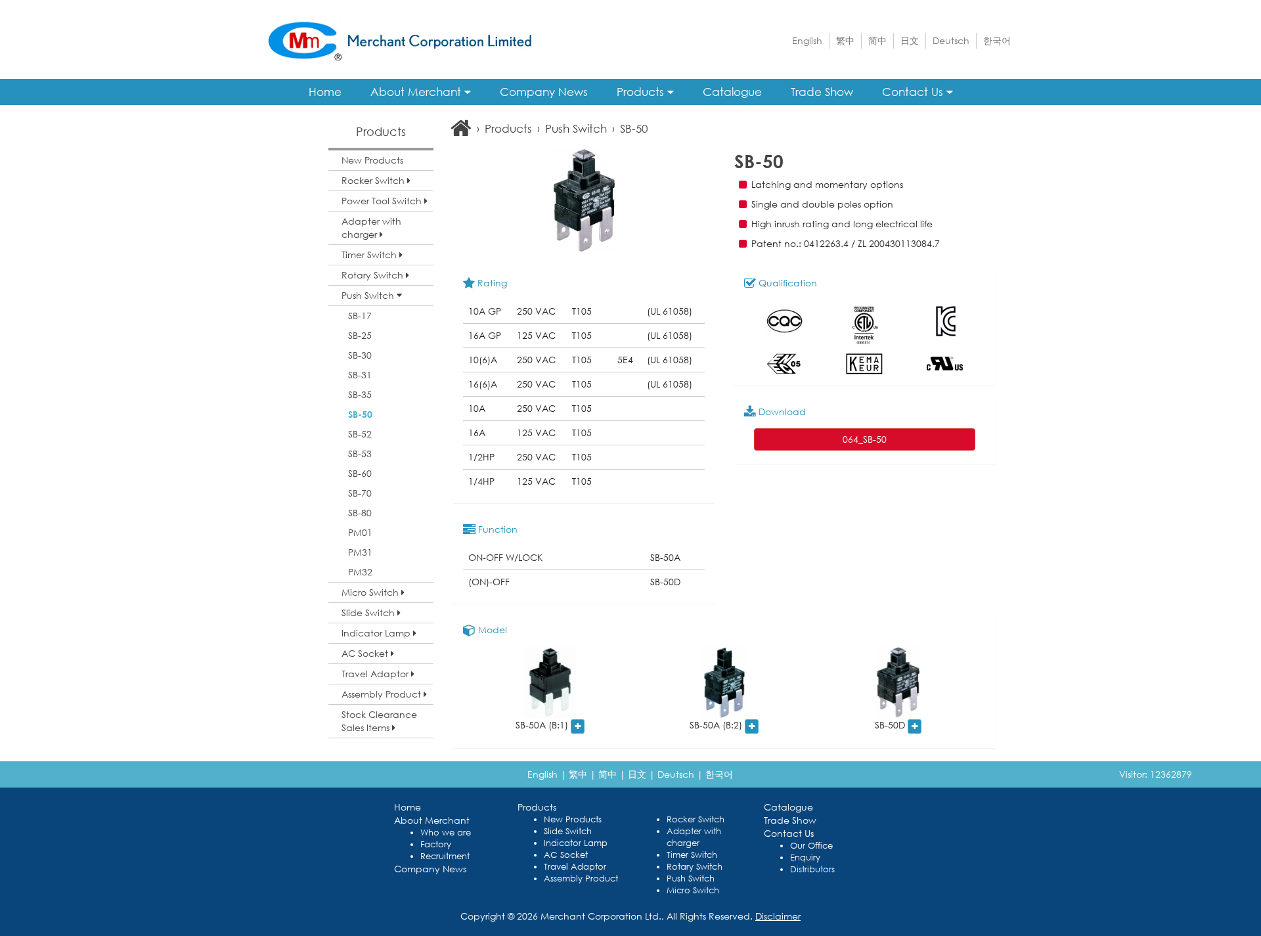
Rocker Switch (695, 819)
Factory (435, 844)
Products (642, 92)
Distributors (812, 869)
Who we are (445, 832)
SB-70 (360, 493)
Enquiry (805, 857)
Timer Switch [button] (370, 254)
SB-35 (360, 394)
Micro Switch (693, 890)
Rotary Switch (694, 866)
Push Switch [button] (369, 295)
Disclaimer (778, 916)
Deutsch (951, 40)
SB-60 (360, 473)
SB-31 (360, 374)
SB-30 (360, 355)
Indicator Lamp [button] (377, 633)
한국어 (997, 40)
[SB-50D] (898, 682)
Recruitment (445, 856)
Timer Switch (692, 854)
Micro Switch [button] (371, 592)
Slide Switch (568, 831)
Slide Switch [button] (369, 612)
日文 (909, 40)
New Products (372, 160)
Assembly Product (581, 878)
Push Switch (576, 128)
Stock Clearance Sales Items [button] (379, 721)
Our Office (811, 845)
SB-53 (360, 453)
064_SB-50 (865, 439)
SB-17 (360, 315)
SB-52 (360, 434)
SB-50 (360, 414)
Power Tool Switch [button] (383, 200)
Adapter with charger (694, 837)
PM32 (360, 572)
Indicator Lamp (576, 843)
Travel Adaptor (575, 866)
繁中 (845, 40)
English (807, 40)
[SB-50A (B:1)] (550, 682)
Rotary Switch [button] (374, 275)
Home (325, 92)
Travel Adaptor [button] (376, 673)
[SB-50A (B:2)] (724, 682)
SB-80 (360, 512)
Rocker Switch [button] (374, 180)
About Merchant (417, 92)
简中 (877, 40)
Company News (544, 92)
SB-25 (360, 335)
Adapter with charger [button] (371, 227)
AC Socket (566, 854)
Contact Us (914, 92)
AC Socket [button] (366, 653)
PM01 (360, 532)
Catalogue (732, 92)
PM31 (360, 552)
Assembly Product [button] (383, 694)
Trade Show (822, 92)
